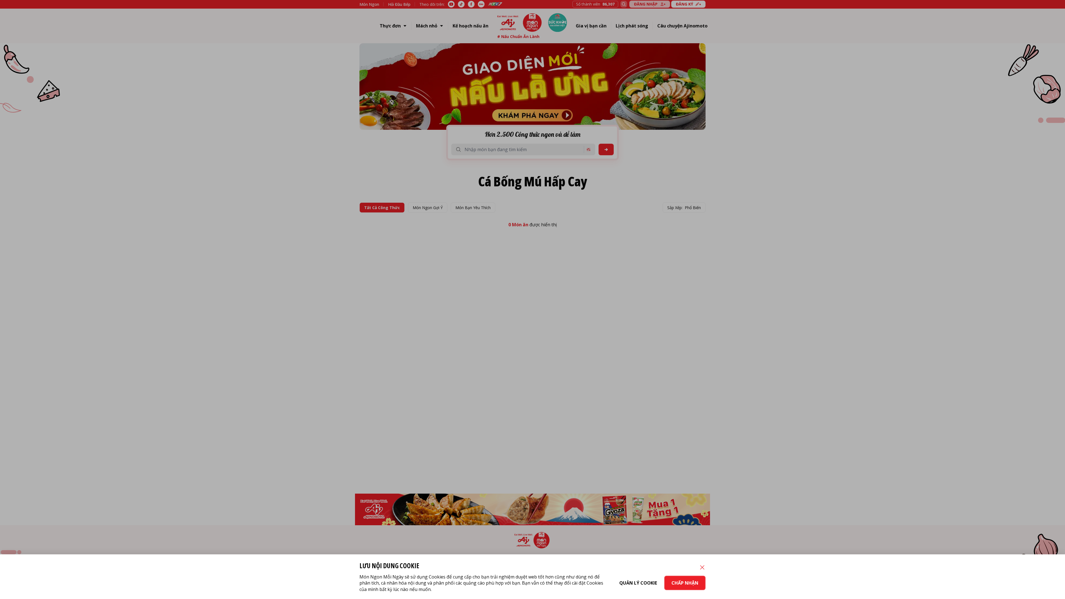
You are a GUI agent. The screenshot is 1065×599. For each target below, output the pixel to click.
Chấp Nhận (684, 583)
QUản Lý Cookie (638, 583)
